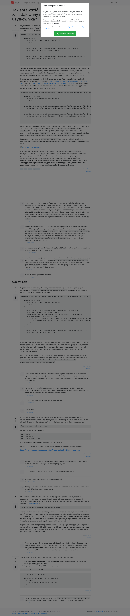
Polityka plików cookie (73, 27)
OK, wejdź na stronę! (65, 33)
